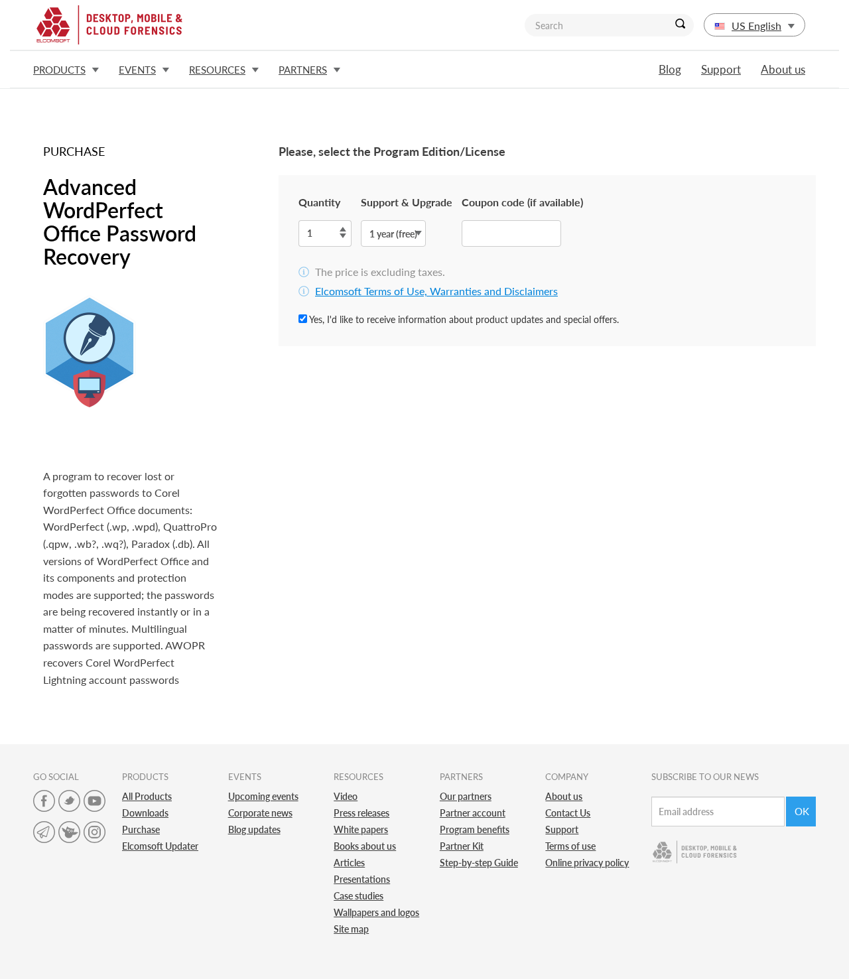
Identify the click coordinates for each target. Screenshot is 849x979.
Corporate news (260, 812)
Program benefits (474, 829)
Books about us (365, 846)
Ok (802, 811)
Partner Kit (462, 846)
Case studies (358, 895)
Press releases (361, 812)
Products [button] (59, 70)
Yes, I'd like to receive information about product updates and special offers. (463, 319)
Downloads (145, 812)
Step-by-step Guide (479, 862)
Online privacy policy (587, 862)
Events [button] (137, 70)
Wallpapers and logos (376, 912)
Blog (670, 69)
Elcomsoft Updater (160, 846)
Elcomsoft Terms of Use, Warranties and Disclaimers (436, 291)
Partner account (472, 812)
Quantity (319, 202)
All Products (147, 796)
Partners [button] (303, 70)
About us (783, 69)
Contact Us (567, 812)
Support (721, 69)
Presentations (362, 879)
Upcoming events (263, 796)
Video (346, 796)
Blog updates (254, 829)
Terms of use (570, 846)
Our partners (465, 796)
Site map (351, 929)
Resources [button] (217, 70)
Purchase (141, 829)
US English (756, 25)
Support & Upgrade (406, 202)
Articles (349, 862)
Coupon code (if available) (522, 202)
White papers (361, 829)
